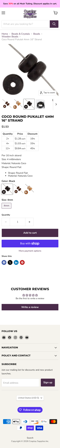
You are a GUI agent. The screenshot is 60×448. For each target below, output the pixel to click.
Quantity (6, 215)
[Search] (54, 24)
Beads (36, 34)
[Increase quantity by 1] (29, 222)
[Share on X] (10, 262)
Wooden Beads (10, 36)
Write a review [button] (30, 307)
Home (5, 34)
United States (28, 397)
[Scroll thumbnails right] (55, 104)
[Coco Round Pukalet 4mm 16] (7, 104)
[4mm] (7, 209)
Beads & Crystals (21, 34)
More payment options (30, 251)
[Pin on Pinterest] (22, 262)
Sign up (47, 382)
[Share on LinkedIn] (16, 262)
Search (30, 437)
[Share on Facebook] (4, 262)
